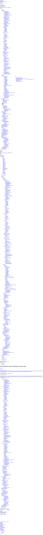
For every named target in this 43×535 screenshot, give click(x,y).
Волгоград (4, 164)
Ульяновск (4, 161)
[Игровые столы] (8, 111)
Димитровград (4, 162)
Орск (3, 170)
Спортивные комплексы (23, 371)
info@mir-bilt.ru (2, 362)
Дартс (5, 326)
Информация (1, 525)
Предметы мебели (8, 341)
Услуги (4, 350)
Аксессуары (7, 373)
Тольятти (4, 159)
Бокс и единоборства (11, 371)
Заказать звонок (2, 156)
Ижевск (4, 166)
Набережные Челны (5, 168)
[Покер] (8, 135)
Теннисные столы (8, 267)
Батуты (1, 373)
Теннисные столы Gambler (9, 286)
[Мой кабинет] (0, 153)
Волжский (4, 165)
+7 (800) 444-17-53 (2, 529)
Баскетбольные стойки (28, 371)
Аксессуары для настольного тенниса (10, 277)
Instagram (3, 364)
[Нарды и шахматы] (8, 134)
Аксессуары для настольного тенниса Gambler (11, 289)
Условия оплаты (2, 526)
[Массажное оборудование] (8, 129)
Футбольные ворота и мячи (5, 371)
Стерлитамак (4, 172)
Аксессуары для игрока (8, 258)
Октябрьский (4, 169)
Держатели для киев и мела (9, 243)
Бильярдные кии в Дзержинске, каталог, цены (36, 376)
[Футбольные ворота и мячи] (8, 133)
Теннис (5, 265)
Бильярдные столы (8, 181)
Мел (6, 215)
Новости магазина (3, 509)
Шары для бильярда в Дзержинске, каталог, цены (14, 376)
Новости (1, 523)
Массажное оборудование (7, 329)
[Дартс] (8, 127)
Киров (3, 167)
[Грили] (8, 104)
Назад (3, 177)
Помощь (1, 528)
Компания (1, 522)
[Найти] (0, 4)
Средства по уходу (8, 226)
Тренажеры (5, 294)
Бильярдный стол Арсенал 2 (3, 512)
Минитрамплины (4, 373)
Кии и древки (7, 189)
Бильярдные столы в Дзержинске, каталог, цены (25, 376)
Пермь (3, 171)
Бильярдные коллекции (8, 262)
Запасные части (10, 373)
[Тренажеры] (8, 98)
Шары (6, 207)
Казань (4, 160)
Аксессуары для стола (8, 247)
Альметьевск (4, 163)
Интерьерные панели (8, 336)
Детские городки (6, 318)
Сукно (6, 221)
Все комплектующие (8, 239)
